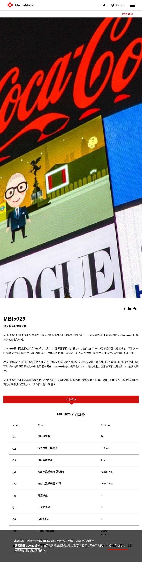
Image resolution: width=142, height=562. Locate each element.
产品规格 (71, 399)
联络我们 (127, 14)
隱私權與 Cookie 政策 (27, 545)
